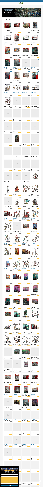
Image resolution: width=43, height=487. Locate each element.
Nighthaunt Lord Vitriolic (25, 420)
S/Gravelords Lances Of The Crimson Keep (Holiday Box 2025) (7, 370)
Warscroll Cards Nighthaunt (7, 420)
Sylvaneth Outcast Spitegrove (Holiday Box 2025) (16, 370)
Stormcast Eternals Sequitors (34, 93)
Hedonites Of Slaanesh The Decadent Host (25, 144)
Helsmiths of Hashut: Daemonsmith (15, 395)
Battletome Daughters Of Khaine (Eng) (16, 282)
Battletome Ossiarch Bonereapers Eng (33, 332)
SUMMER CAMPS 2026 (21, 7)
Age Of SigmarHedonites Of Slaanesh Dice (25, 169)
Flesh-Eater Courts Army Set (25, 68)
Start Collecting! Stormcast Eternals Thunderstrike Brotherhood (7, 94)
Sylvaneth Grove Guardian (7, 244)
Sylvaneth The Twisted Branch (16, 269)
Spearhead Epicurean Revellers (16, 181)
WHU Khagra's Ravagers (16, 43)
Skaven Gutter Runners (6, 156)
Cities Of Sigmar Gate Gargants (25, 219)
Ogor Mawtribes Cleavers (16, 131)
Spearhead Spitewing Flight (25, 244)
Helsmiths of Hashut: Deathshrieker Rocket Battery (25, 382)
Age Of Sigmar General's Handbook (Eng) (34, 144)
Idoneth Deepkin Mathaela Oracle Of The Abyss (34, 470)
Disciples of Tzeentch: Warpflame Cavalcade (33, 307)
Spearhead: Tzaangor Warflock (34, 294)
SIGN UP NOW (9, 485)
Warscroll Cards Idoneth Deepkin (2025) (25, 483)
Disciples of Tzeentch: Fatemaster (6, 294)
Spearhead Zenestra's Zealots (25, 194)
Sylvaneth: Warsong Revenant (25, 43)
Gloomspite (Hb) (15, 156)
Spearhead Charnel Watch (34, 420)
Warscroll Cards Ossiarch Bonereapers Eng (16, 319)
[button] (40, 481)
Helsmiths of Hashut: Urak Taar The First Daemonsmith (7, 395)
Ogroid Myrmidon (33, 181)
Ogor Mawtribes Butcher (34, 106)
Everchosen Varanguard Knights (17, 93)
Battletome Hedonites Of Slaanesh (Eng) (34, 156)
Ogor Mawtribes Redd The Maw (25, 106)
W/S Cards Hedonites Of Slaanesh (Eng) (34, 169)
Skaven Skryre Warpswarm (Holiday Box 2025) (25, 357)
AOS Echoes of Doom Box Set (25, 30)
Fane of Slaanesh (24, 93)
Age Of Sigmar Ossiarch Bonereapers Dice (25, 332)
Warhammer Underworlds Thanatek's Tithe (34, 319)
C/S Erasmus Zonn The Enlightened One (24, 206)
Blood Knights (33, 43)
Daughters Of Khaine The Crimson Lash (34, 257)
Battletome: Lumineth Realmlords (33, 282)
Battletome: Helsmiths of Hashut (26, 395)
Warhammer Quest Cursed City (16, 30)
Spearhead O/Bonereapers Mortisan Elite (7, 68)
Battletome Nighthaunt (25, 445)
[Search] (11, 3)
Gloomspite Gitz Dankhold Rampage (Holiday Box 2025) (34, 357)
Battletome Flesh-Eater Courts (7, 445)
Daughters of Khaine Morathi (7, 106)
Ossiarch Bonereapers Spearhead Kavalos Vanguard (16, 332)
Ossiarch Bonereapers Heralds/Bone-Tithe (33, 344)
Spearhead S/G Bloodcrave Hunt (17, 68)
